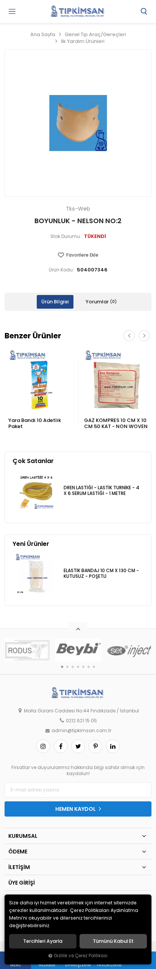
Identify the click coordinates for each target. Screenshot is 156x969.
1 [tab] (62, 666)
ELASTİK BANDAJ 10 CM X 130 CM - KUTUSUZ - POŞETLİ (101, 573)
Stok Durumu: (65, 236)
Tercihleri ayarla (42, 941)
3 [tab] (72, 666)
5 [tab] (83, 666)
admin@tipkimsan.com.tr (81, 730)
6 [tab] (88, 666)
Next (144, 335)
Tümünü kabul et (113, 941)
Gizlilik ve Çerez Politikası (81, 955)
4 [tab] (78, 666)
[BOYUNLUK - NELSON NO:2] (78, 123)
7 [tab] (93, 666)
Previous (129, 335)
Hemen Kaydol (76, 809)
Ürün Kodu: (61, 270)
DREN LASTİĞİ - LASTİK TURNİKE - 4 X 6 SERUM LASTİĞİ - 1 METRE (101, 490)
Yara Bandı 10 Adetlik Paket (34, 423)
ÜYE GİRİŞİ (21, 882)
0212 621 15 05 (81, 720)
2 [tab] (67, 666)
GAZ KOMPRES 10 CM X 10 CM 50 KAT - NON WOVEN (116, 423)
